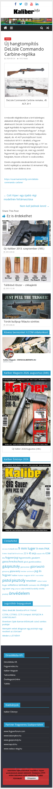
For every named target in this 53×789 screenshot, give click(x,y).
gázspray (5, 571)
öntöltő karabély (31, 588)
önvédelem (19, 593)
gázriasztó (37, 566)
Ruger (4, 585)
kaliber (15, 575)
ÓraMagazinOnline (12, 679)
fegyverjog (11, 557)
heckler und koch (27, 571)
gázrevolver (25, 567)
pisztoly (18, 580)
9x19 (14, 553)
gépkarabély (15, 571)
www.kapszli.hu (10, 744)
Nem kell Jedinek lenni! (34, 206)
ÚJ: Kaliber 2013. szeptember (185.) (24, 248)
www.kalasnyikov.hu (12, 735)
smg (12, 588)
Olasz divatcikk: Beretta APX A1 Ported (19, 610)
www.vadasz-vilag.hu (13, 748)
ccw (47, 553)
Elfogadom (31, 778)
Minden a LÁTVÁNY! (11, 635)
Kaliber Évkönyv (11, 711)
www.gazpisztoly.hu (12, 740)
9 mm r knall (7, 553)
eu (3, 557)
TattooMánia (9, 675)
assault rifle (41, 554)
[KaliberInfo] (5, 28)
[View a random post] (48, 28)
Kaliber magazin (24, 575)
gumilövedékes (35, 562)
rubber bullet (42, 581)
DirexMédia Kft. (10, 662)
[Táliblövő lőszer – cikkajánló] (26, 258)
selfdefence (13, 585)
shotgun (44, 584)
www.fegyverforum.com (14, 731)
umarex (18, 589)
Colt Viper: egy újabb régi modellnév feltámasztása (20, 197)
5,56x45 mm (13, 549)
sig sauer (6, 588)
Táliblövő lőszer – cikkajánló (20, 285)
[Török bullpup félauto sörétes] (26, 295)
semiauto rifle (34, 585)
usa (22, 588)
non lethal (39, 575)
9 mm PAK (42, 548)
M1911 (33, 575)
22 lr (26, 553)
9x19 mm (19, 554)
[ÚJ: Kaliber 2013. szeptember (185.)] (26, 222)
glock (26, 562)
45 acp (32, 553)
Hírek (8, 39)
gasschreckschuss (12, 561)
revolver (31, 581)
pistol (6, 580)
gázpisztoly (11, 566)
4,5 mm (5, 549)
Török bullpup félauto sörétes (21, 321)
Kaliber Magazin (11, 670)
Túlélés (7, 683)
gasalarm (36, 557)
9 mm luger (27, 548)
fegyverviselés (24, 557)
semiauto (23, 584)
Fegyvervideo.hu (11, 666)
